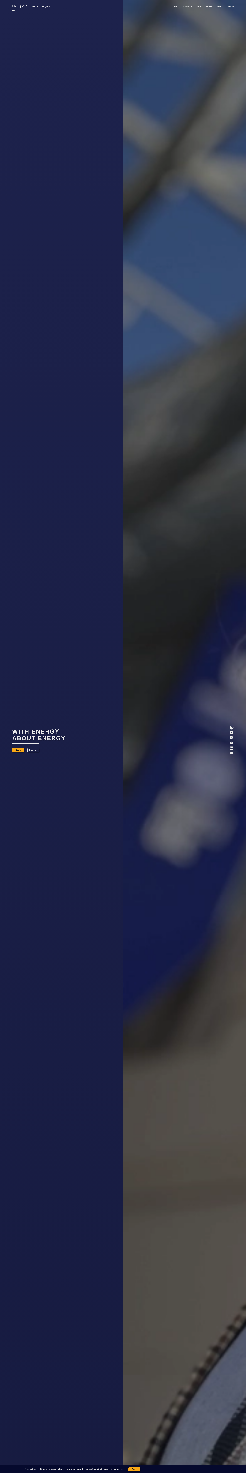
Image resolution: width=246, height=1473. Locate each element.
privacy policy (120, 1469)
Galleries (220, 6)
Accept (134, 1469)
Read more (33, 750)
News (199, 6)
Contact (231, 6)
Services (209, 6)
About (176, 6)
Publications (187, 6)
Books (18, 750)
